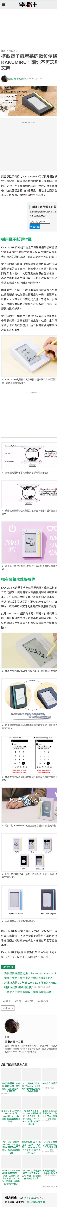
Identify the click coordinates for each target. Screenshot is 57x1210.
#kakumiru (8, 1008)
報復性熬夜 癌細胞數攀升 (19, 987)
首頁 (3, 51)
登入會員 (28, 1198)
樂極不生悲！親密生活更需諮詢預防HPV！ (29, 978)
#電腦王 (7, 1001)
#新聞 (18, 1001)
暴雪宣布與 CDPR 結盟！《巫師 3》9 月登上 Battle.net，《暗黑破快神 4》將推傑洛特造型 (31, 1147)
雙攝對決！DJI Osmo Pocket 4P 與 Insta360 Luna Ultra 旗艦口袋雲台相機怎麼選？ (11, 1116)
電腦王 (28, 5)
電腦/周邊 (13, 51)
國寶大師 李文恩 (15, 79)
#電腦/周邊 (43, 1001)
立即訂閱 (35, 227)
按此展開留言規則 (36, 1202)
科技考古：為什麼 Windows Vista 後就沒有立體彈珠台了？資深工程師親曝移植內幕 (11, 1147)
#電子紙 (29, 1001)
